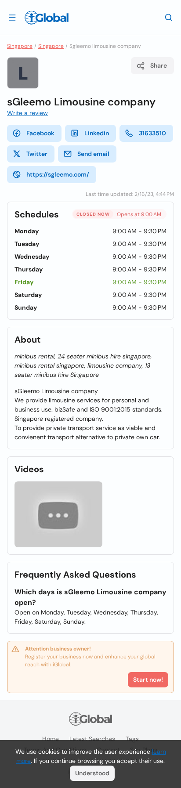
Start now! (148, 679)
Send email (93, 154)
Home (50, 739)
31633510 (152, 133)
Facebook (40, 133)
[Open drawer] (12, 17)
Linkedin (96, 133)
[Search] (168, 17)
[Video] (58, 514)
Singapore (20, 46)
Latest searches (92, 739)
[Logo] (47, 17)
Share (158, 65)
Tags (132, 739)
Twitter (36, 154)
